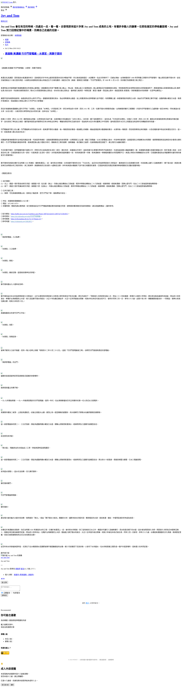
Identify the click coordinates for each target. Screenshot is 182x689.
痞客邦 (17, 569)
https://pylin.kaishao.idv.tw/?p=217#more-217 (26, 219)
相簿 (6, 40)
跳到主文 (4, 21)
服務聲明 (111, 660)
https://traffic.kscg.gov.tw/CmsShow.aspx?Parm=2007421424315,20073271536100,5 (39, 214)
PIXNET (75, 660)
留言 (22, 569)
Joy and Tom (10, 15)
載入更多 (4, 582)
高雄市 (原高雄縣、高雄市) (24, 575)
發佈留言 (4, 595)
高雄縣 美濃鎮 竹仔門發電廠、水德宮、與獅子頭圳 (33, 53)
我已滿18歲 (5, 685)
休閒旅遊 (18, 35)
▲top (3, 578)
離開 (12, 685)
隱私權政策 (102, 660)
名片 (6, 45)
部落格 (7, 42)
